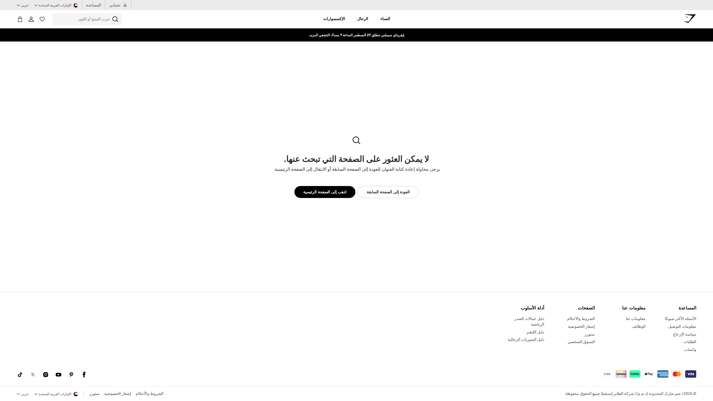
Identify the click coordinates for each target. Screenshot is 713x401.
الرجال (362, 18)
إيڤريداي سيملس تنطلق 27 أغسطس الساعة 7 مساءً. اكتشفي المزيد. (356, 35)
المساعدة (93, 5)
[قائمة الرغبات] (42, 19)
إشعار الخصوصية (117, 393)
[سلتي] (20, 19)
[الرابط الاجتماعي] (84, 374)
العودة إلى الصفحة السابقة (388, 191)
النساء (385, 18)
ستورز (94, 393)
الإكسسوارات (334, 18)
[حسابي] (31, 19)
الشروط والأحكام (149, 393)
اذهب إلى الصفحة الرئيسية (324, 191)
